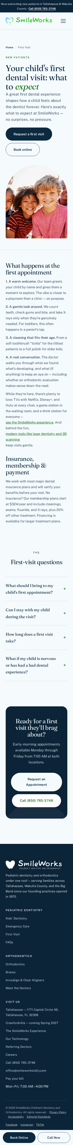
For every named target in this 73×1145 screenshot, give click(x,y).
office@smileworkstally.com (26, 1070)
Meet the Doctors (18, 988)
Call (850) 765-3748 (42, 8)
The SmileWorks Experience (26, 1031)
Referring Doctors (19, 1046)
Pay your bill (15, 1078)
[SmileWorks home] (29, 21)
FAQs (9, 942)
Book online (23, 150)
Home (9, 47)
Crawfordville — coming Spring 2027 (32, 1023)
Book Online (19, 1137)
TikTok (40, 1124)
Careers (11, 1054)
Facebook (11, 1124)
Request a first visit (29, 134)
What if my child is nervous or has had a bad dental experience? (31, 665)
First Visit (13, 934)
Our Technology (17, 1038)
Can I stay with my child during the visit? (28, 613)
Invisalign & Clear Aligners (25, 980)
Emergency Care (17, 926)
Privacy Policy (57, 1112)
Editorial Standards (38, 1116)
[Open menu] (63, 21)
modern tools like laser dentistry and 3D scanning (36, 436)
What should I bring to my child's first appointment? (29, 589)
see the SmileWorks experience (29, 422)
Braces (11, 972)
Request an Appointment (36, 782)
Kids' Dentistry (16, 918)
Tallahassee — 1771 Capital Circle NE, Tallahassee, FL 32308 (32, 1012)
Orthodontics (15, 964)
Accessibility (16, 1116)
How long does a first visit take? (29, 637)
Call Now (53, 1137)
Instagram (26, 1124)
